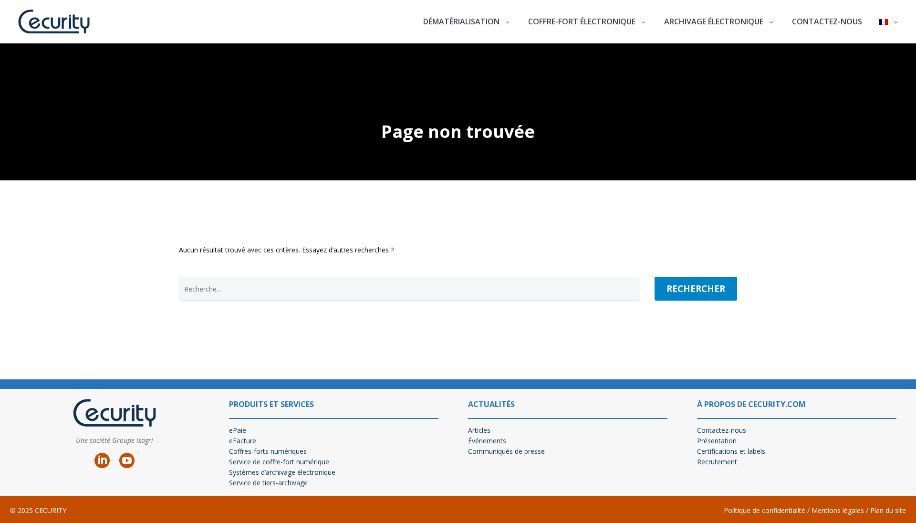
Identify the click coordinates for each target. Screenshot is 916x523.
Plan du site (888, 510)
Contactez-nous (827, 21)
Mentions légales (837, 510)
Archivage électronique (713, 21)
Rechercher (695, 288)
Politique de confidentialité (764, 510)
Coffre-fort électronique (581, 21)
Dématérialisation (461, 21)
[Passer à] (889, 22)
